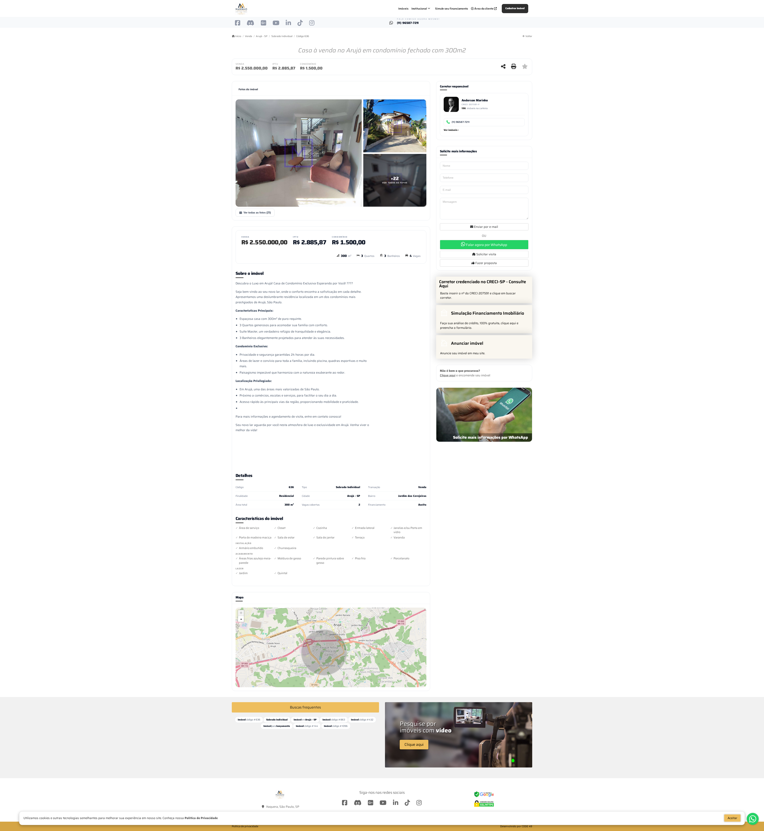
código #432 (362, 719)
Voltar (528, 36)
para (276, 726)
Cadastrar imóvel (515, 8)
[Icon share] (238, 23)
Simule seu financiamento (451, 8)
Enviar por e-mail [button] (485, 226)
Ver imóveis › (451, 130)
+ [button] (241, 612)
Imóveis (403, 8)
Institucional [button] (419, 8)
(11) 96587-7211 (408, 23)
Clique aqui (447, 375)
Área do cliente (484, 8)
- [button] (241, 619)
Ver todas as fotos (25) (257, 212)
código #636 (249, 719)
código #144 (307, 726)
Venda (248, 36)
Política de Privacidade (201, 818)
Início (238, 36)
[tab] (248, 89)
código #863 (334, 719)
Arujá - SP (261, 36)
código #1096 (336, 726)
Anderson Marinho (475, 100)
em (305, 719)
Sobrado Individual (281, 36)
